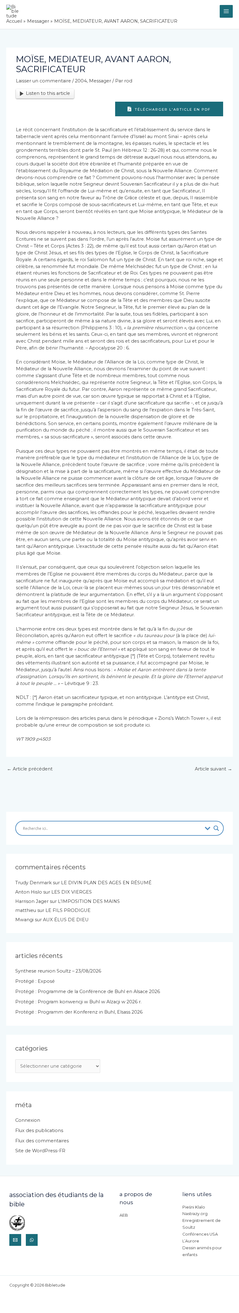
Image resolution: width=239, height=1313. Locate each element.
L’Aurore (190, 1241)
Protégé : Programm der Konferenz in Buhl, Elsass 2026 (79, 1012)
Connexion (27, 1120)
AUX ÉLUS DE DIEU (66, 919)
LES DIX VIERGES (71, 892)
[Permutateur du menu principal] (226, 11)
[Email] (15, 1240)
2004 (81, 81)
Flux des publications (39, 1130)
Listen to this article (48, 93)
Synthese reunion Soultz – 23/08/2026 (58, 971)
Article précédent (30, 769)
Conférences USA (200, 1234)
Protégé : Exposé (35, 981)
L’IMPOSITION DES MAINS (89, 901)
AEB (124, 1215)
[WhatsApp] (32, 1240)
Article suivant (213, 769)
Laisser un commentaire (43, 81)
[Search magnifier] (216, 828)
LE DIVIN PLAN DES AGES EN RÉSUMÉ (106, 882)
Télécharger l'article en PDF (172, 109)
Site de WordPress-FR (40, 1150)
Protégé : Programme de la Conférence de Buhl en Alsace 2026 (87, 991)
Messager (100, 81)
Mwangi (24, 919)
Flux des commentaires (42, 1141)
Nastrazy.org (195, 1213)
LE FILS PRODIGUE (68, 910)
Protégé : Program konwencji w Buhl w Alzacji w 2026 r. (78, 1002)
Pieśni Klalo (193, 1207)
